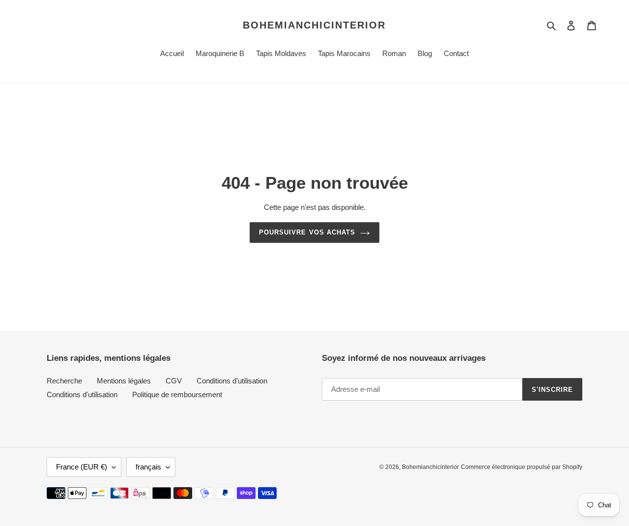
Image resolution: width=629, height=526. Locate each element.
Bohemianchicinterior (314, 25)
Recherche (64, 381)
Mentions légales (124, 381)
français (148, 467)
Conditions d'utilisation (232, 381)
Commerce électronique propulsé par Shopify (521, 467)
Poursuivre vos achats (307, 232)
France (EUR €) (81, 467)
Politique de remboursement (177, 394)
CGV (174, 381)
